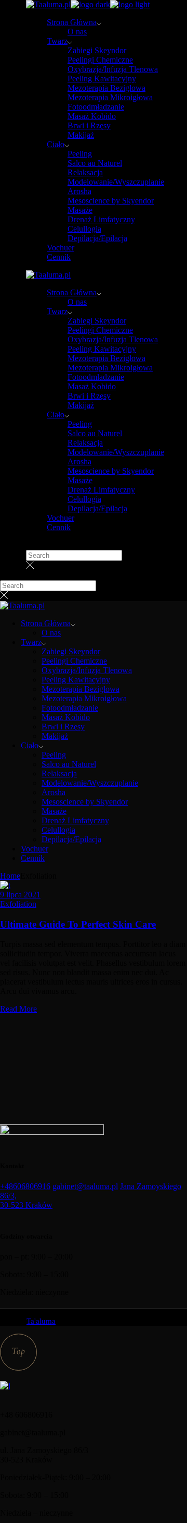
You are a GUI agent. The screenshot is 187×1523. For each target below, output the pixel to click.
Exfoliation (18, 904)
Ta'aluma (41, 1321)
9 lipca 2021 (20, 894)
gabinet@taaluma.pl (85, 1186)
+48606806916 (25, 1186)
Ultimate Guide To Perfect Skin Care (78, 924)
